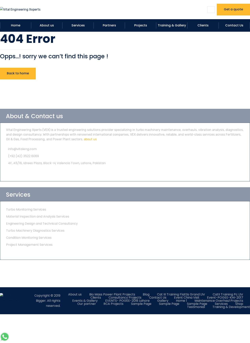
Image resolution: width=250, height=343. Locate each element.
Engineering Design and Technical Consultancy (42, 223)
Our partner (86, 304)
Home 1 (181, 300)
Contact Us (234, 25)
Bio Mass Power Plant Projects (112, 294)
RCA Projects (113, 304)
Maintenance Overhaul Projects (219, 300)
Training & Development (231, 307)
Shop (239, 304)
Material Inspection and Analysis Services (37, 216)
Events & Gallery (85, 300)
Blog (146, 294)
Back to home (18, 73)
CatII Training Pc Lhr (228, 294)
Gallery (162, 300)
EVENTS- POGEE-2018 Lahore (127, 300)
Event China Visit (186, 297)
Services (78, 25)
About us (47, 25)
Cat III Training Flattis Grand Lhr (181, 294)
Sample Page (141, 304)
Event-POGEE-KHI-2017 (225, 297)
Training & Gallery (172, 25)
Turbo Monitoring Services (26, 209)
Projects (140, 25)
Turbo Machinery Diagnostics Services (35, 230)
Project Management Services (29, 244)
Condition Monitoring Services (29, 237)
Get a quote (233, 9)
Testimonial (196, 307)
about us (90, 139)
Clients (203, 25)
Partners (109, 25)
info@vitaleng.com (22, 149)
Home (15, 25)
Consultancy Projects (125, 297)
